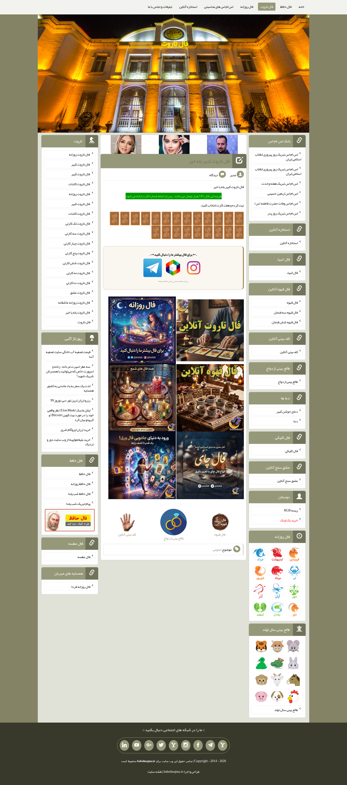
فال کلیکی (291, 451)
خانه (301, 6)
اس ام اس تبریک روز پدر (282, 213)
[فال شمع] (142, 399)
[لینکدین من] (124, 745)
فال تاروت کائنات (79, 184)
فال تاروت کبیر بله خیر (209, 161)
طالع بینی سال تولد (286, 709)
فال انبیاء (292, 272)
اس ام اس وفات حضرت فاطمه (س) (276, 203)
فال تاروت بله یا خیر (77, 312)
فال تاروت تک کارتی (77, 223)
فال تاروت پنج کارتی (77, 253)
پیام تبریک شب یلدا (78, 503)
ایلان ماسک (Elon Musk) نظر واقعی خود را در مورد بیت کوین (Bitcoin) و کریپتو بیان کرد (70, 415)
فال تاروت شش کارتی (76, 263)
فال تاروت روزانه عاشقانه (74, 302)
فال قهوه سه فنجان (286, 312)
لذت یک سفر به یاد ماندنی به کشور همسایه (70, 388)
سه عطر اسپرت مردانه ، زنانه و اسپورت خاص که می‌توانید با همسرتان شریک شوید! (70, 371)
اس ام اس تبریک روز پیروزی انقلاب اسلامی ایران (278, 156)
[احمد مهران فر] (222, 145)
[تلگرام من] (210, 745)
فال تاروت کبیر (80, 164)
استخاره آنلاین (188, 6)
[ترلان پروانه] (174, 145)
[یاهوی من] (222, 745)
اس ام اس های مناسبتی (218, 6)
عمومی (217, 549)
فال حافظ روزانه (80, 483)
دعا (295, 421)
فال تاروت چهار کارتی (77, 243)
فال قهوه (292, 302)
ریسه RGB (291, 510)
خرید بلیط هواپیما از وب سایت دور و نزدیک (70, 441)
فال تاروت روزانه (79, 154)
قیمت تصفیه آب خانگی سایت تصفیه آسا (70, 354)
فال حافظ (286, 6)
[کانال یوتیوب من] (136, 745)
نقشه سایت (155, 771)
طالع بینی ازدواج (288, 381)
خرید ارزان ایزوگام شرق (75, 429)
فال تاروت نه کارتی (78, 273)
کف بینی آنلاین (289, 352)
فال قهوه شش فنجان (285, 322)
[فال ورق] (142, 466)
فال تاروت (266, 6)
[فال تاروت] (210, 331)
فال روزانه (246, 6)
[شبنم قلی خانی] (126, 145)
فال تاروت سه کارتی (77, 233)
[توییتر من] (161, 745)
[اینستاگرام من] (185, 745)
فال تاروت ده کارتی (78, 282)
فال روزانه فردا (80, 586)
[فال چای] (210, 466)
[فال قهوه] (210, 399)
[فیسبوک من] (198, 745)
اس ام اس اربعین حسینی (282, 193)
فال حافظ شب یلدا (79, 493)
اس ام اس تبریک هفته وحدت (280, 183)
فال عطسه (83, 557)
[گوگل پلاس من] (149, 745)
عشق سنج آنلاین (287, 480)
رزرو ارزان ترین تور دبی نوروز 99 (70, 400)
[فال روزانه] (142, 331)
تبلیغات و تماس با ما (160, 6)
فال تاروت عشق (80, 292)
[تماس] (173, 745)
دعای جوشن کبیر (287, 411)
